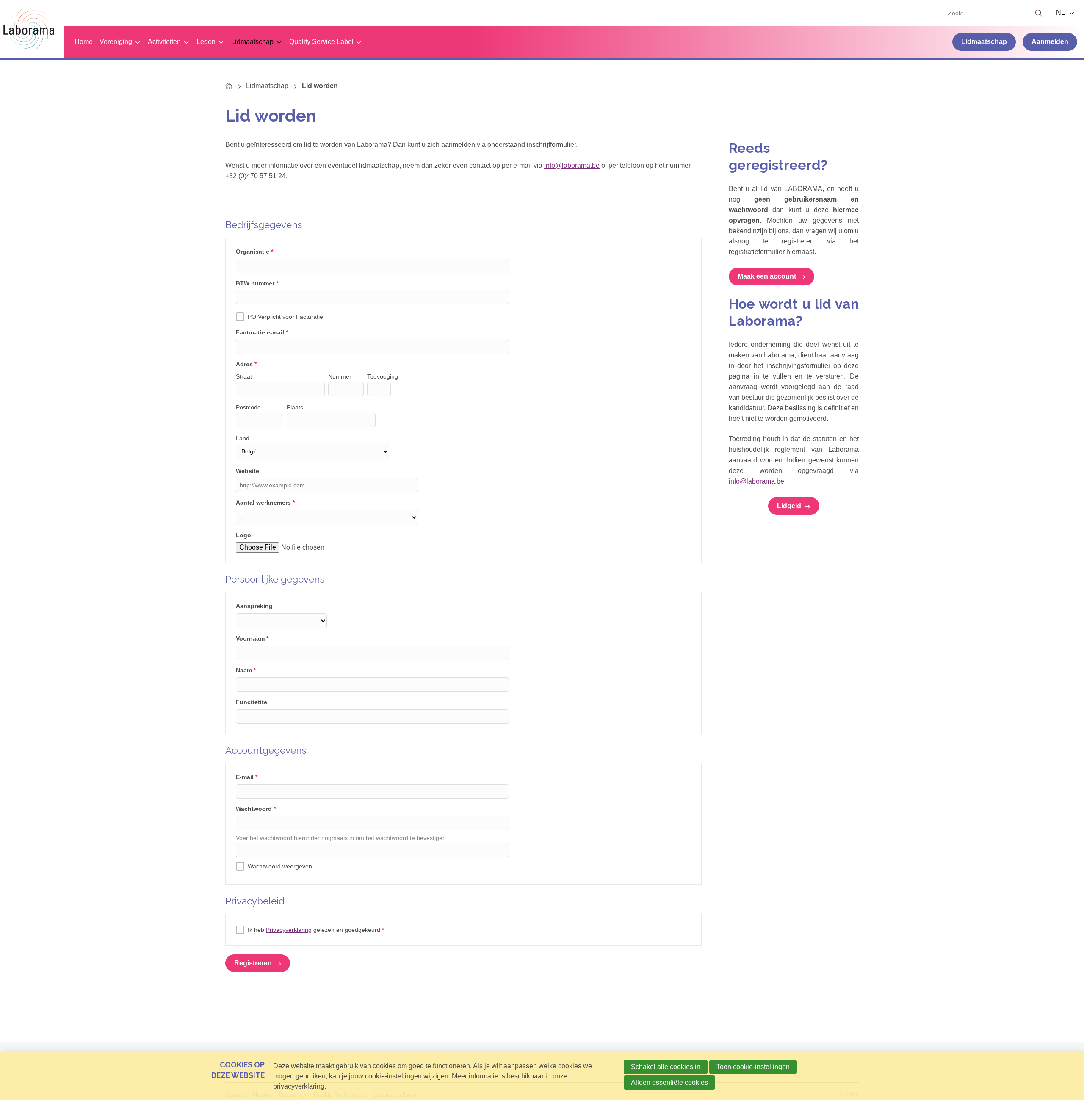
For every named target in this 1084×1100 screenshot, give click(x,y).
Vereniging (116, 41)
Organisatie (254, 251)
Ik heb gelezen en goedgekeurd (316, 929)
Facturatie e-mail (262, 332)
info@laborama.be (572, 165)
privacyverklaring (298, 1086)
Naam (246, 670)
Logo (243, 535)
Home (84, 41)
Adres (246, 364)
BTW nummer (257, 283)
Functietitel (252, 702)
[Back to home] (32, 29)
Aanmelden (1049, 41)
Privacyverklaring (289, 929)
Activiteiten (164, 41)
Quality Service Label (321, 41)
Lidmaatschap (252, 41)
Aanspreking (254, 606)
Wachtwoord (256, 808)
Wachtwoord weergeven (280, 866)
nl (1061, 12)
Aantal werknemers (265, 502)
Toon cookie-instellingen (753, 1066)
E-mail (246, 777)
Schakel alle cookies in (665, 1066)
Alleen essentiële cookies (669, 1082)
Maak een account (767, 276)
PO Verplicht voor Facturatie (285, 316)
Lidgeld (789, 505)
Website (247, 470)
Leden (206, 41)
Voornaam (252, 638)
